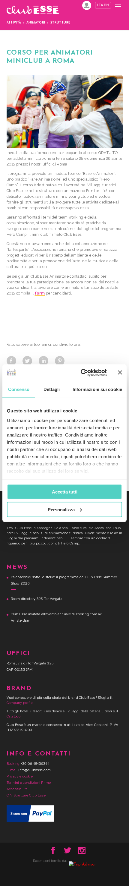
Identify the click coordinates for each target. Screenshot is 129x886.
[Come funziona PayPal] (30, 820)
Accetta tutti (64, 491)
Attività (14, 22)
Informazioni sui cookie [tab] (97, 389)
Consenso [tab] (19, 389)
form (40, 293)
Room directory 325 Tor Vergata (36, 599)
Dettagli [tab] (52, 389)
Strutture (60, 22)
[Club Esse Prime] (86, 5)
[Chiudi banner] (120, 372)
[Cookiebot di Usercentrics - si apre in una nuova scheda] (81, 373)
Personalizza (61, 509)
